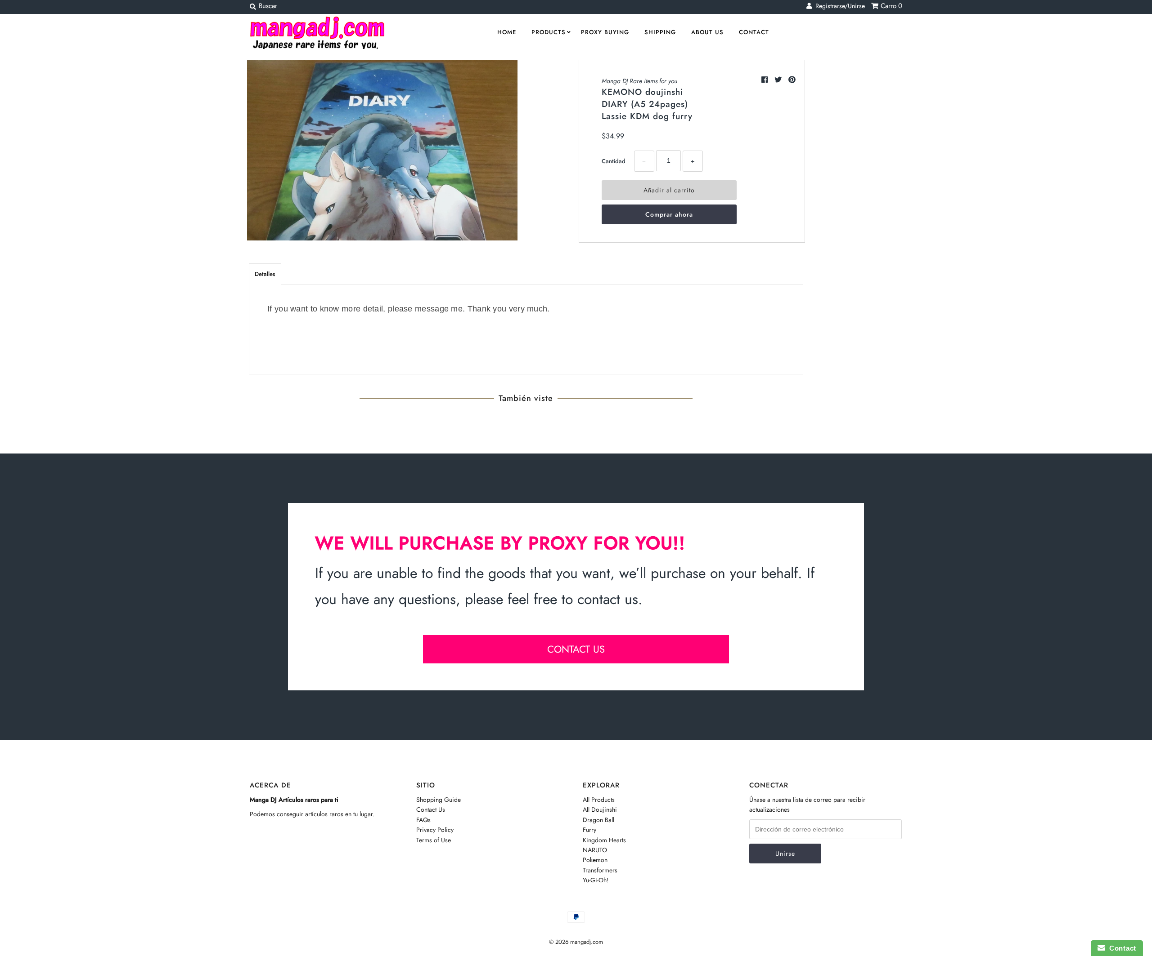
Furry (589, 829)
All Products (599, 799)
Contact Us (430, 809)
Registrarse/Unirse (838, 5)
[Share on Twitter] (779, 80)
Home (506, 32)
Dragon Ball (598, 819)
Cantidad (614, 161)
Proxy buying (605, 32)
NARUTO (595, 849)
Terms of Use (433, 840)
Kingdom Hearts (604, 840)
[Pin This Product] (792, 80)
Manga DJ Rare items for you (639, 80)
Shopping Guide (438, 799)
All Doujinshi (600, 809)
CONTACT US (576, 649)
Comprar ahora (669, 214)
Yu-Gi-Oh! (595, 880)
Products (548, 32)
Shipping (660, 32)
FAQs (423, 819)
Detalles (265, 274)
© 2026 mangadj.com (576, 942)
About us (707, 32)
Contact (754, 32)
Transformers (600, 870)
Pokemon (595, 859)
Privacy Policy (435, 829)
